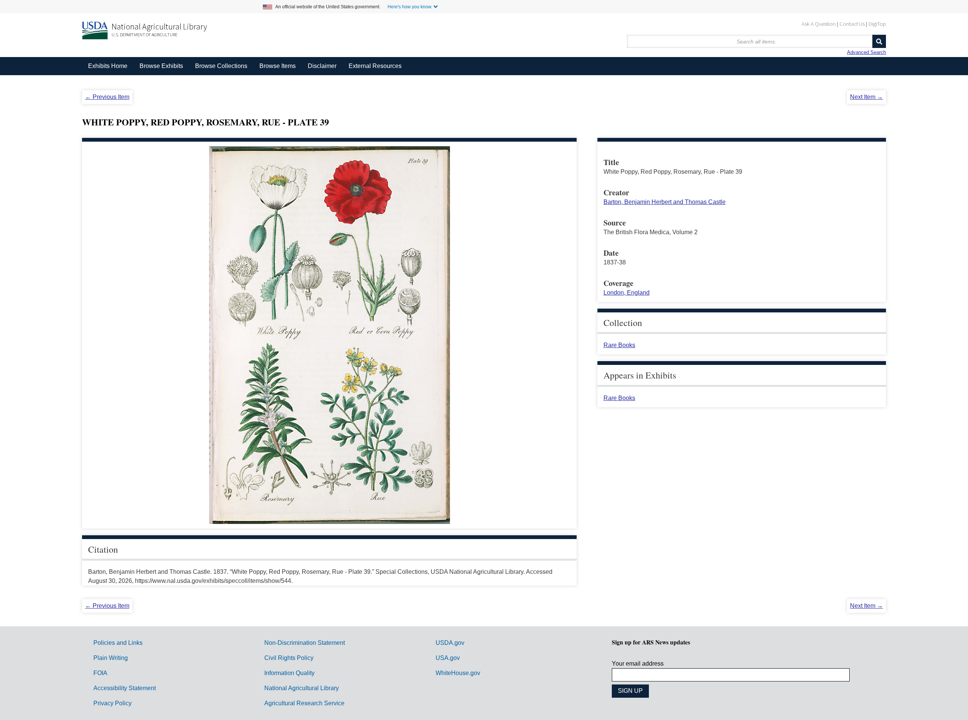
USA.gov (448, 658)
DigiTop (877, 23)
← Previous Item (107, 97)
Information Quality (289, 673)
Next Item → (866, 97)
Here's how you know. (410, 6)
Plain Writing (110, 658)
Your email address (638, 663)
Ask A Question (819, 23)
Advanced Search (866, 52)
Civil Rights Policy (288, 658)
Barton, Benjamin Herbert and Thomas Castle (664, 202)
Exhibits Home (107, 66)
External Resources (375, 66)
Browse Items (277, 66)
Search (879, 41)
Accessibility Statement (124, 688)
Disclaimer (322, 66)
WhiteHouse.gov (458, 673)
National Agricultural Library (159, 26)
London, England (626, 292)
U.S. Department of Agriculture (144, 34)
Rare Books (619, 345)
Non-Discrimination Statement (304, 643)
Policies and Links (118, 643)
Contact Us (852, 23)
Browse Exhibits (161, 66)
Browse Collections (221, 66)
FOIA (100, 673)
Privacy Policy (112, 703)
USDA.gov (450, 643)
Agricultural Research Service (304, 703)
